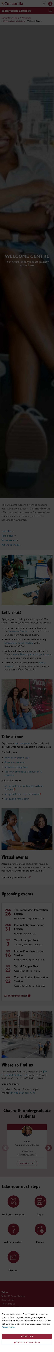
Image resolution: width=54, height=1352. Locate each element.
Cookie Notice (8, 1327)
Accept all (27, 1336)
